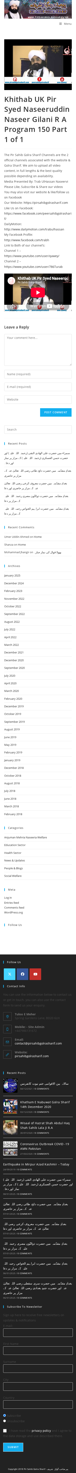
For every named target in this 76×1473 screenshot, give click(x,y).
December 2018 (14, 768)
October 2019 (12, 714)
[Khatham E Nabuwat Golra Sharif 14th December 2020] (10, 1106)
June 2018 (10, 799)
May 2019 (10, 745)
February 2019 (13, 752)
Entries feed (11, 903)
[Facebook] (22, 974)
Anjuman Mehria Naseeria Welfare (25, 837)
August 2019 (12, 729)
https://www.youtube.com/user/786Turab (33, 267)
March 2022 (11, 645)
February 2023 (13, 591)
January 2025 (12, 575)
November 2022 (14, 599)
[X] (9, 974)
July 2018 (9, 791)
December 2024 (14, 583)
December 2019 (14, 706)
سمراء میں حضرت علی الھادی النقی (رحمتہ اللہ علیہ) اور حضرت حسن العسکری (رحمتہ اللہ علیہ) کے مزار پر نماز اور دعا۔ (37, 458)
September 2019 (14, 722)
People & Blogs (13, 868)
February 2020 (13, 699)
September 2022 (14, 614)
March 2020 (11, 691)
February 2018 (13, 814)
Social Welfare (13, 876)
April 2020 (10, 683)
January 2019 (12, 760)
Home (38, 537)
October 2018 (12, 776)
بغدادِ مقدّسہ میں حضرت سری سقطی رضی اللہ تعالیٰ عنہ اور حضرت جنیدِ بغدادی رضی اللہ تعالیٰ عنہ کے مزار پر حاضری (37, 1288)
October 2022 (12, 606)
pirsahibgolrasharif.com (32, 1056)
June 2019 (10, 737)
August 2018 (12, 783)
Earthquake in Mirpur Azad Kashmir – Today (36, 1164)
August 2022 (12, 622)
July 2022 (9, 629)
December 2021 (14, 652)
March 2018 (11, 806)
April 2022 (10, 637)
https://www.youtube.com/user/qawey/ (31, 256)
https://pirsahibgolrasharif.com (46, 203)
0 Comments (42, 1088)
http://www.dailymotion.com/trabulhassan (34, 229)
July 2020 (9, 676)
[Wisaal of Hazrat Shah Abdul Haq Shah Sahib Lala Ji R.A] (10, 1127)
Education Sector (15, 845)
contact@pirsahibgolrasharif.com (38, 1043)
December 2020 (14, 660)
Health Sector (12, 853)
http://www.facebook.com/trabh (26, 240)
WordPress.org (13, 912)
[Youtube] (35, 974)
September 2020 (14, 668)
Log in (8, 897)
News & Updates (14, 860)
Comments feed (14, 907)
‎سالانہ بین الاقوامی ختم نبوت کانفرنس (44, 1083)
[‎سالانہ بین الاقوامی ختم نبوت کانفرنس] (10, 1086)
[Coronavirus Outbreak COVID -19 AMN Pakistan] (10, 1148)
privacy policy (41, 1431)
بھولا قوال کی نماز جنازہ (47, 552)
